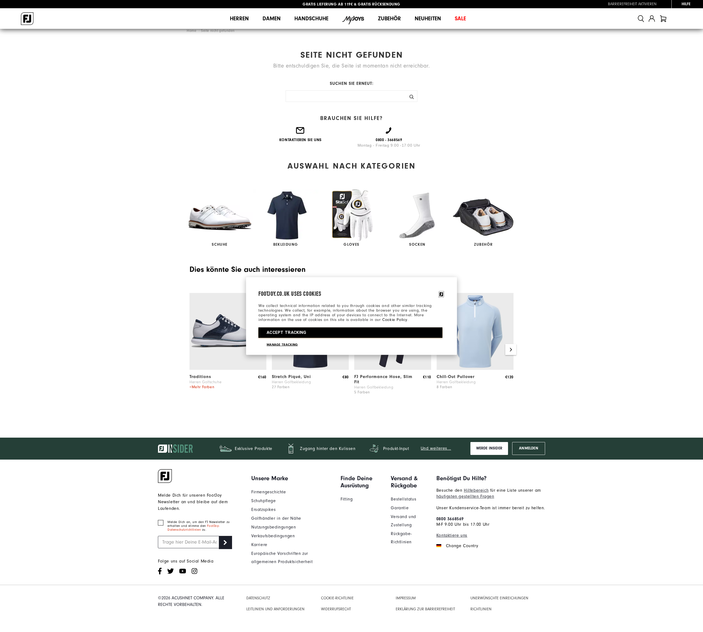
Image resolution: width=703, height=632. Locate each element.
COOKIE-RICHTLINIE (337, 598)
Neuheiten (428, 18)
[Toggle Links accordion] (291, 478)
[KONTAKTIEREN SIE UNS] (300, 133)
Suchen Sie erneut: (351, 83)
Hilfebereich (476, 490)
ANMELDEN (528, 448)
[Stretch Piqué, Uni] (310, 368)
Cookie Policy (394, 319)
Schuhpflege (263, 500)
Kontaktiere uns (451, 535)
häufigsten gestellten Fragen (465, 496)
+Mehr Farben (201, 387)
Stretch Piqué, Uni (291, 376)
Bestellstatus (403, 499)
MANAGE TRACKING (282, 344)
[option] (228, 350)
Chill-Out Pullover (456, 376)
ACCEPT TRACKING (286, 332)
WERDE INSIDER (489, 448)
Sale (460, 18)
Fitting (347, 499)
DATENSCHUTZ (258, 598)
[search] (640, 18)
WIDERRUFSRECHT (336, 609)
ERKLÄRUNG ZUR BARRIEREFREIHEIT (425, 609)
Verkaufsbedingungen (273, 535)
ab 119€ (328, 4)
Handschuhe (311, 18)
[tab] (663, 18)
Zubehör (389, 18)
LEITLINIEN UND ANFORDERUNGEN (275, 609)
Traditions (200, 376)
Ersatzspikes (263, 509)
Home (192, 31)
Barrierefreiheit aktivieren (632, 4)
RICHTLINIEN (481, 609)
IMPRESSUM (406, 598)
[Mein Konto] (651, 18)
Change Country (462, 545)
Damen (272, 18)
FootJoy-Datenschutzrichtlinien (193, 528)
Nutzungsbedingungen (273, 527)
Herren (239, 18)
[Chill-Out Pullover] (475, 368)
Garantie (400, 507)
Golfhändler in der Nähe (276, 518)
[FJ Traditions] (227, 368)
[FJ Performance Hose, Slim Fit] (392, 368)
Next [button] (510, 349)
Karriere (259, 544)
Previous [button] (192, 349)
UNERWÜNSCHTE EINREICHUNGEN (499, 598)
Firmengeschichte (268, 492)
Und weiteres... (436, 448)
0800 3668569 (450, 518)
